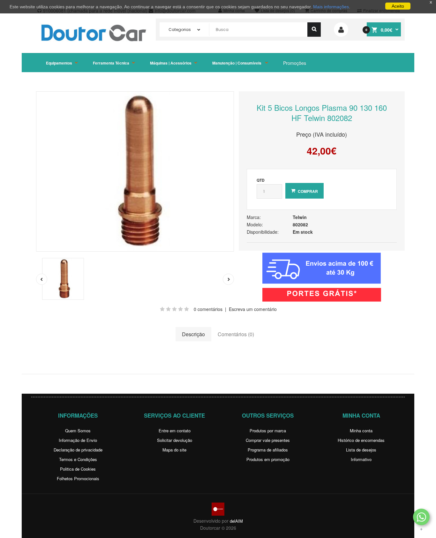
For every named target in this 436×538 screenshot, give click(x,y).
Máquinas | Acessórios (171, 63)
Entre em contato (175, 431)
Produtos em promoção (267, 459)
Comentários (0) (236, 334)
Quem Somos (78, 431)
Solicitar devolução (174, 440)
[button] (421, 517)
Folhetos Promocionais (78, 478)
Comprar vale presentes (268, 440)
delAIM (236, 521)
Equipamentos (59, 63)
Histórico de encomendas (361, 440)
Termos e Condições (78, 459)
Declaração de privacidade (78, 450)
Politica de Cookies (78, 469)
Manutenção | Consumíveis (237, 63)
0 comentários (208, 309)
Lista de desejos (361, 450)
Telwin (300, 217)
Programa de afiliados (268, 450)
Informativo (361, 459)
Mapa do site (174, 450)
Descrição (193, 334)
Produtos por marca (268, 431)
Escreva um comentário (253, 309)
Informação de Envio (78, 440)
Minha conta (361, 431)
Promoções (294, 63)
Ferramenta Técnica (111, 63)
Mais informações (331, 6)
